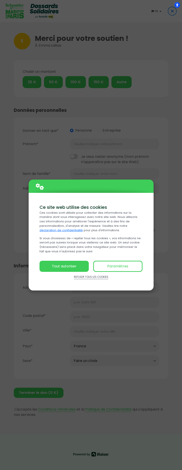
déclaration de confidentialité (61, 230)
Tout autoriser (64, 266)
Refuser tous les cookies (91, 277)
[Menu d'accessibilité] (177, 5)
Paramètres (117, 266)
